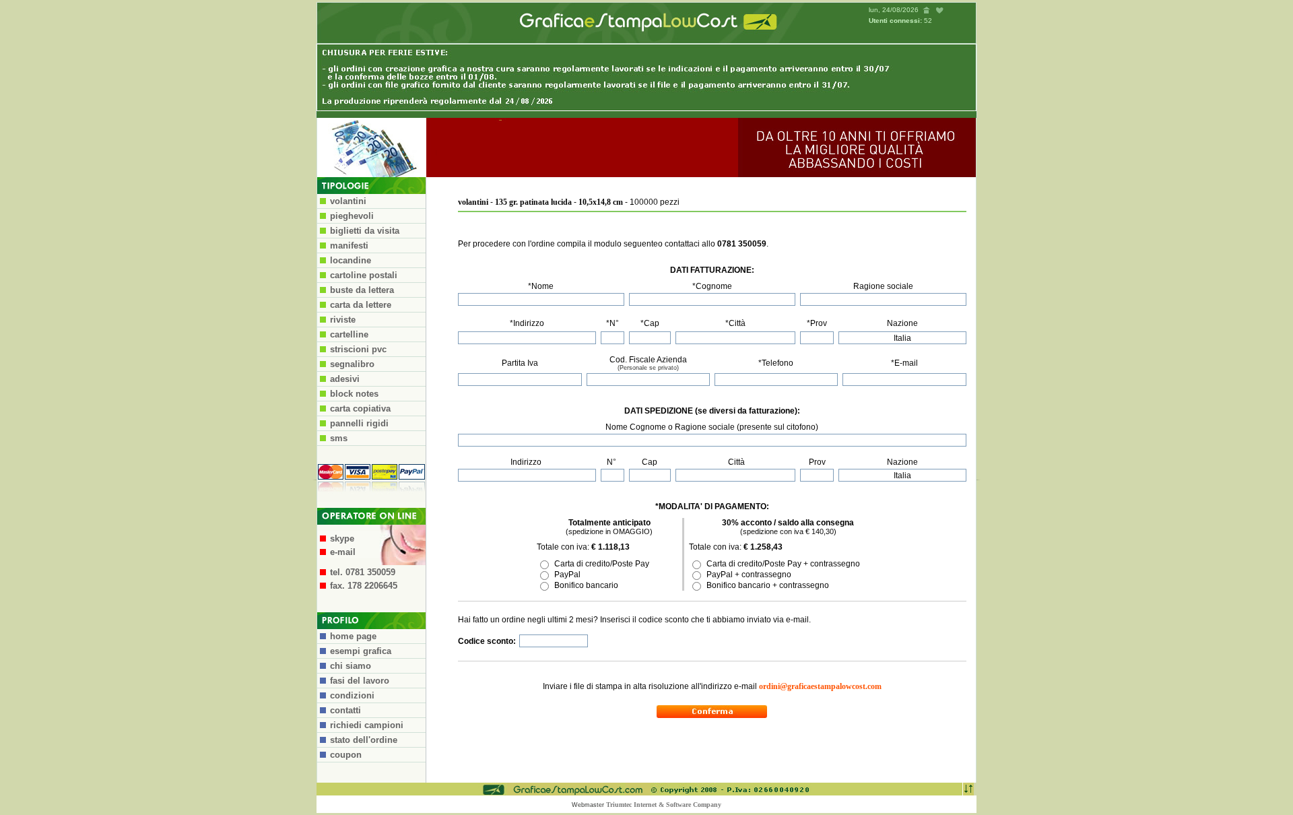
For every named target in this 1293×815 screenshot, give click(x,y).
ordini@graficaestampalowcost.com (820, 686)
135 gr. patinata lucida (533, 202)
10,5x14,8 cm (600, 202)
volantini (473, 202)
